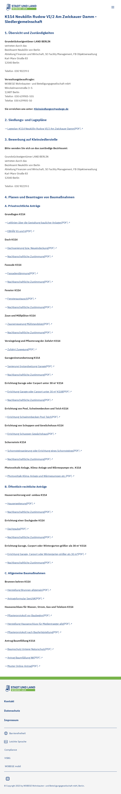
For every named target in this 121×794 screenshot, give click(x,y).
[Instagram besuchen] (7, 778)
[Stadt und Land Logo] (21, 7)
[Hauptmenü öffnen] (112, 7)
